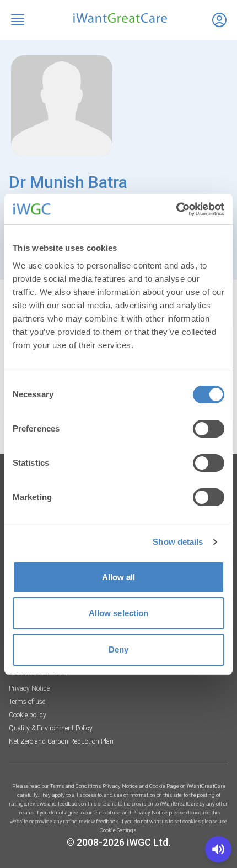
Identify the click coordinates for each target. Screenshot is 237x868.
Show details (178, 541)
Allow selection (119, 613)
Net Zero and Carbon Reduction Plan (61, 741)
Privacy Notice (29, 688)
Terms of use (27, 702)
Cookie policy (27, 715)
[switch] (208, 429)
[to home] (118, 18)
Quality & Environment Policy (51, 728)
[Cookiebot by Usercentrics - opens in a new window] (176, 209)
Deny (118, 649)
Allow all (119, 577)
